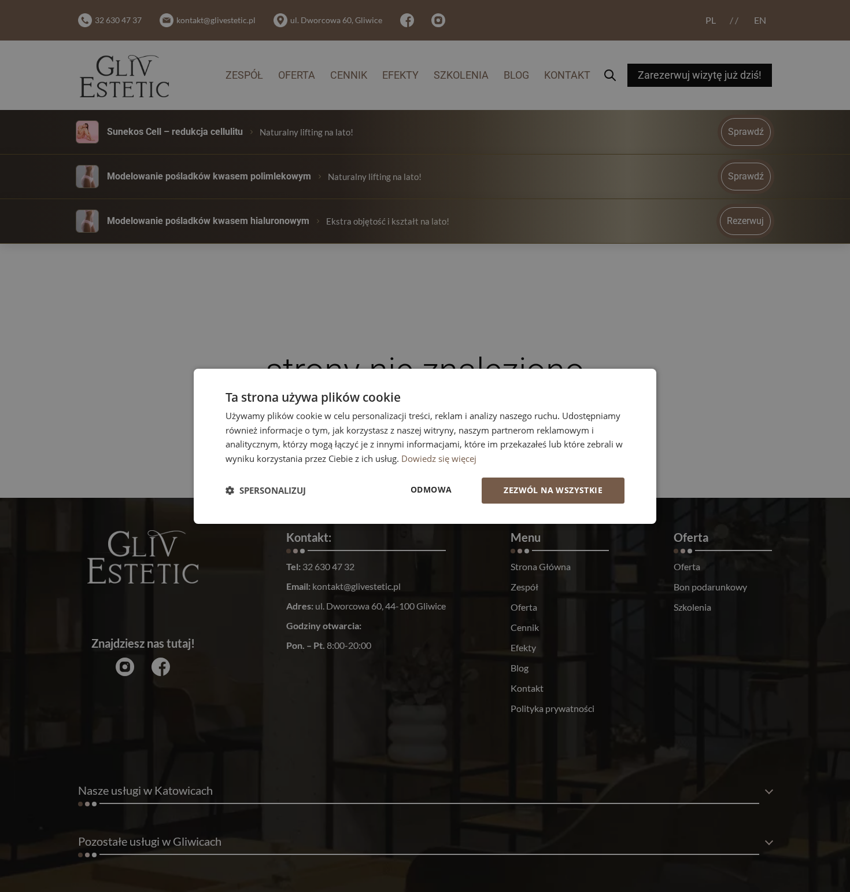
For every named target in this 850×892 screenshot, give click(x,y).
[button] (266, 490)
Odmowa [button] (431, 489)
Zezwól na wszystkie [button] (553, 489)
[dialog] (425, 445)
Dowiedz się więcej (438, 458)
